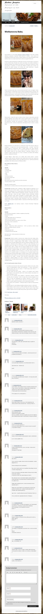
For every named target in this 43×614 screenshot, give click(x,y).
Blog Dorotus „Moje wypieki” (13, 292)
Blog (5, 22)
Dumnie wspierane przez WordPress (21, 611)
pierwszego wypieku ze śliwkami (23, 54)
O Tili (9, 22)
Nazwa (8, 588)
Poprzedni (32, 25)
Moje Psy (13, 22)
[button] (7, 572)
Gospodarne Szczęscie (24, 22)
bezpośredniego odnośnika (32, 314)
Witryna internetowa (10, 599)
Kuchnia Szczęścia (12, 2)
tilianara (20, 314)
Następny (36, 25)
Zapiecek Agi (10, 203)
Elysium (18, 22)
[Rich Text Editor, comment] (21, 578)
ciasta (9, 314)
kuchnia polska (14, 314)
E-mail (8, 593)
